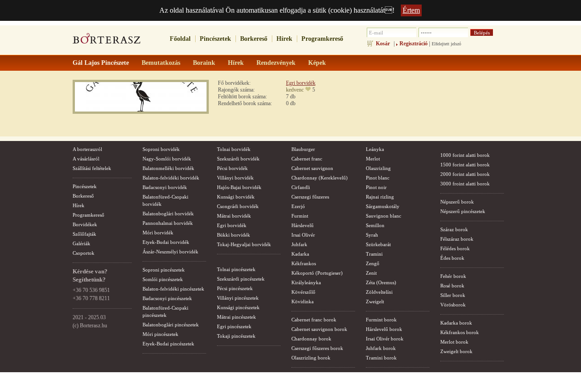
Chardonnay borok (311, 338)
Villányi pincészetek (238, 298)
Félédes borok (455, 248)
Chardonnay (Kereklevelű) (319, 177)
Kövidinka (302, 301)
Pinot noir (376, 187)
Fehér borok (453, 276)
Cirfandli (300, 187)
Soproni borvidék (161, 149)
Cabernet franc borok (313, 319)
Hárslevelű (302, 225)
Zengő (372, 263)
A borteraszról (87, 149)
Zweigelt (375, 301)
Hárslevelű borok (384, 329)
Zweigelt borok (456, 351)
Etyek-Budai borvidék (166, 242)
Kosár (383, 43)
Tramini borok (381, 357)
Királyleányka (306, 282)
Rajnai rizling (380, 196)
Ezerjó (298, 206)
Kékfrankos (303, 263)
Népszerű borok (457, 201)
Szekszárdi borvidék (238, 158)
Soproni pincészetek (164, 269)
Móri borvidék (158, 232)
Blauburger (303, 149)
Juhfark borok (381, 348)
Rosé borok (452, 285)
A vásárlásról (86, 158)
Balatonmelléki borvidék (168, 168)
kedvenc (295, 90)
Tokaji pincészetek (236, 336)
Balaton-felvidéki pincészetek (173, 289)
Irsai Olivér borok (385, 338)
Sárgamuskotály (382, 206)
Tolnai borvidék (234, 149)
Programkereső (322, 38)
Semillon (375, 225)
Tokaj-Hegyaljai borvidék (244, 244)
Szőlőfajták (84, 234)
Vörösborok (453, 304)
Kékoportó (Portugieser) (317, 273)
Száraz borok (454, 229)
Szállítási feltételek (92, 168)
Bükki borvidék (233, 235)
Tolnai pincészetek (236, 269)
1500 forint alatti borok (465, 164)
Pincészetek (215, 38)
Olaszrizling (378, 168)
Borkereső (253, 38)
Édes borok (452, 258)
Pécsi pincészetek (235, 288)
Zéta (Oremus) (381, 282)
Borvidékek (85, 224)
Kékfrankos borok (459, 332)
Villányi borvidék (235, 177)
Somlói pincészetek (163, 279)
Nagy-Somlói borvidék (167, 158)
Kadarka (300, 254)
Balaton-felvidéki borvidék (171, 177)
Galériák (81, 243)
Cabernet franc (306, 158)
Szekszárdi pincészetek (241, 279)
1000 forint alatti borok (465, 155)
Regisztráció (413, 43)
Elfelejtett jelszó (446, 43)
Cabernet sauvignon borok (319, 329)
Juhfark (299, 244)
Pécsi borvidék (232, 168)
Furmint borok (381, 319)
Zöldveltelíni (379, 292)
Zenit (371, 273)
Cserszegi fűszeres (310, 196)
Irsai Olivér (303, 235)
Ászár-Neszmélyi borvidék (170, 251)
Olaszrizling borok (310, 357)
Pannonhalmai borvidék (168, 223)
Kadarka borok (456, 323)
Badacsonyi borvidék (165, 187)
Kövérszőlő (303, 292)
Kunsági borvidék (236, 196)
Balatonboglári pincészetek (171, 324)
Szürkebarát (378, 244)
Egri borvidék (300, 83)
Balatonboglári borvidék (168, 213)
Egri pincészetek (234, 326)
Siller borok (452, 295)
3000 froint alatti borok (465, 183)
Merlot (373, 158)
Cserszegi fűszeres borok (317, 348)
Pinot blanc (377, 177)
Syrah (372, 235)
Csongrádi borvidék (238, 206)
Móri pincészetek (160, 334)
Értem (411, 10)
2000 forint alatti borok (465, 174)
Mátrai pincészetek (236, 317)
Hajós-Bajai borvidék (239, 187)
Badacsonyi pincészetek (167, 298)
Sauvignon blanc (383, 216)
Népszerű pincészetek (462, 211)
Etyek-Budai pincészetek (168, 343)
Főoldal (180, 38)
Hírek (284, 38)
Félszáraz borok (456, 239)
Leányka (375, 149)
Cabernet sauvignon (312, 168)
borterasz (107, 41)
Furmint (299, 216)
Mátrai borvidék (234, 216)
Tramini (374, 254)
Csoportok (83, 253)
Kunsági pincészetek (238, 307)
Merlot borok (454, 342)
